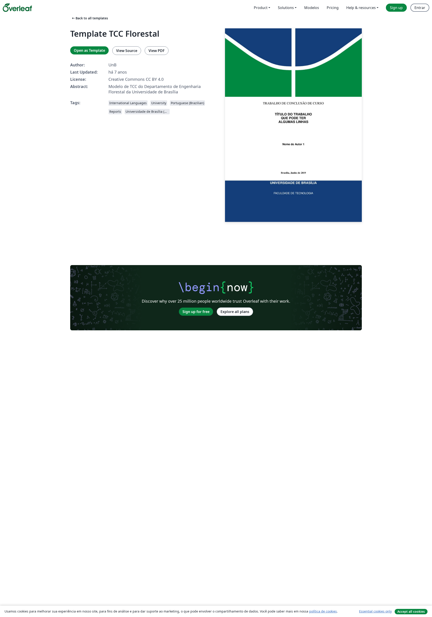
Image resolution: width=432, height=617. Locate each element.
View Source (126, 50)
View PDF (156, 50)
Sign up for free (195, 311)
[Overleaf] (17, 7)
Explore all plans (234, 311)
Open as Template (89, 50)
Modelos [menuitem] (311, 7)
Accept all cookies (411, 611)
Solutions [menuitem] (286, 7)
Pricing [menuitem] (333, 7)
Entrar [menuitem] (419, 7)
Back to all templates (89, 18)
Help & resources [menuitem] (361, 7)
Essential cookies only (375, 611)
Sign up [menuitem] (396, 7)
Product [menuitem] (261, 7)
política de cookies (323, 611)
